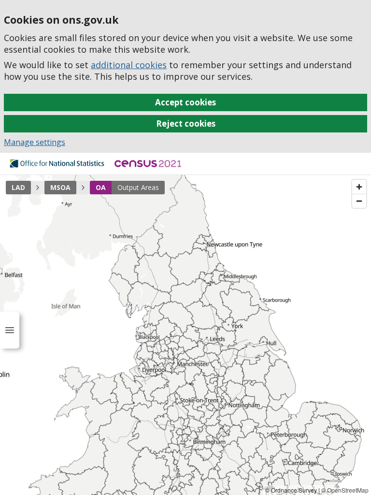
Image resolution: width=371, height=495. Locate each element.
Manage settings (34, 142)
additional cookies (129, 65)
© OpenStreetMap (345, 490)
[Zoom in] (359, 187)
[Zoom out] (359, 201)
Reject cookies (185, 123)
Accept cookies (185, 102)
